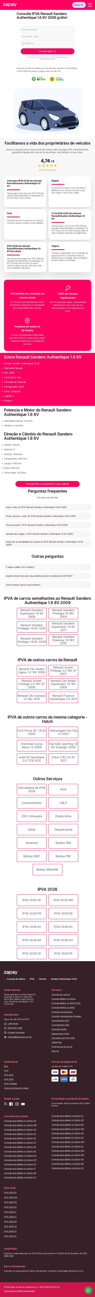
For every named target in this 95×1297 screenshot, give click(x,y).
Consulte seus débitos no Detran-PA (20, 1164)
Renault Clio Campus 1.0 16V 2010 (32, 697)
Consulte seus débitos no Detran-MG (20, 1125)
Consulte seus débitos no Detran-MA (67, 1151)
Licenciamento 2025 (60, 1020)
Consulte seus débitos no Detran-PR (20, 1129)
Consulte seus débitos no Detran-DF (20, 1121)
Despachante (63, 829)
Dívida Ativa (63, 816)
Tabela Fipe (56, 1042)
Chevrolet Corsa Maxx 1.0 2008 (32, 745)
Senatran (31, 843)
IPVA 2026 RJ (32, 927)
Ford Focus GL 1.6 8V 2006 (31, 732)
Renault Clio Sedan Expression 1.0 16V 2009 (63, 684)
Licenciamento (32, 803)
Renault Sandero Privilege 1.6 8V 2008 (32, 640)
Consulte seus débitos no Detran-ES (67, 1137)
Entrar (77, 5)
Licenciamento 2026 (60, 1025)
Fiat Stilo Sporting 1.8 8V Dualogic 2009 (63, 745)
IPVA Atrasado (10, 1084)
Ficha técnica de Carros (61, 1047)
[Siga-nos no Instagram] (17, 1104)
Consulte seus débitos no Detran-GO (20, 1156)
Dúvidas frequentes (16, 1032)
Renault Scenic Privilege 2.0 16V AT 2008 (31, 684)
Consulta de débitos (16, 979)
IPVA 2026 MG (63, 900)
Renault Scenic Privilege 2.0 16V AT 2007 (63, 671)
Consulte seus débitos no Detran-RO (67, 1164)
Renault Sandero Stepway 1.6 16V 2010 (63, 640)
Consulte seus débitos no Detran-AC (20, 1151)
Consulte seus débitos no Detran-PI (20, 1169)
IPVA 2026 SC (63, 927)
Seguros (55, 1051)
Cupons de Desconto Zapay (16, 1088)
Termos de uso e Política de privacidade (53, 58)
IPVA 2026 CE (31, 953)
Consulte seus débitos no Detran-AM (67, 1142)
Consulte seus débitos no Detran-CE (20, 1142)
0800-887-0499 (15, 1028)
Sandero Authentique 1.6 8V (64, 979)
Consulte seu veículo (60, 994)
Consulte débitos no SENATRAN (66, 1003)
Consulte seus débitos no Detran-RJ (67, 1116)
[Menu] (90, 5)
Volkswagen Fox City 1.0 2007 (63, 732)
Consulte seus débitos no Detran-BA (67, 1133)
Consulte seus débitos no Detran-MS (67, 1155)
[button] (47, 507)
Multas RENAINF (47, 869)
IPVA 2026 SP (31, 900)
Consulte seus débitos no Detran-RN (67, 1129)
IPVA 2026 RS (63, 913)
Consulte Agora (46, 51)
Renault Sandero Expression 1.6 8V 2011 (63, 627)
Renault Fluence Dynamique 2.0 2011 (63, 697)
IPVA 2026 (8, 1079)
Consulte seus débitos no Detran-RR (20, 1173)
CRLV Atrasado (31, 816)
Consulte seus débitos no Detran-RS (67, 1125)
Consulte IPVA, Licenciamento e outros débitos (47, 484)
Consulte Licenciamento (61, 1012)
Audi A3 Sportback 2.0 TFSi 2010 (32, 758)
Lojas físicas (13, 1023)
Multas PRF (63, 856)
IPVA (63, 789)
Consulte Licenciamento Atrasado (66, 1016)
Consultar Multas (59, 1029)
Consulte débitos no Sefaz (63, 1007)
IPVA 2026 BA (31, 940)
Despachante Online (60, 1034)
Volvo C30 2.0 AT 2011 (63, 758)
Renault (42, 979)
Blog (6, 1066)
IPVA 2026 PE (63, 953)
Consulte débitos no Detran (63, 999)
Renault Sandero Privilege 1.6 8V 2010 (32, 626)
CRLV (63, 803)
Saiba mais (8, 1255)
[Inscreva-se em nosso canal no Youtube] (23, 1104)
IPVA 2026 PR (31, 913)
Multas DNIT (31, 856)
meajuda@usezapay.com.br (20, 1037)
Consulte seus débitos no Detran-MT (20, 1160)
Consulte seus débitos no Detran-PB (67, 1159)
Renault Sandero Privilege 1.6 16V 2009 (63, 613)
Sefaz (32, 829)
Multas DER (63, 843)
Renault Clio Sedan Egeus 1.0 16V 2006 (31, 670)
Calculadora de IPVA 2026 (32, 789)
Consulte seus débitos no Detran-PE (20, 1138)
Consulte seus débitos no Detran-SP (67, 1120)
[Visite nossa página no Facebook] (11, 1104)
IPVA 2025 (8, 1075)
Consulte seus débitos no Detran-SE (67, 1168)
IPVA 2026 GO (63, 940)
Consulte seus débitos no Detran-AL (67, 1146)
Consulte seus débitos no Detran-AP (20, 1147)
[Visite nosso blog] (5, 1104)
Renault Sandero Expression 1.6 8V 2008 (32, 613)
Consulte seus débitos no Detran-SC (20, 1134)
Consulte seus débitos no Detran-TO (20, 1177)
